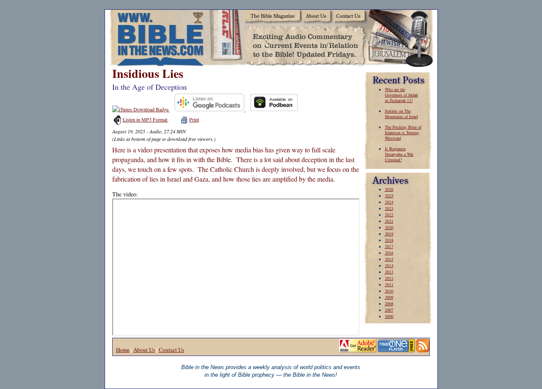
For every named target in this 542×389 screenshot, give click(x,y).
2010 (389, 291)
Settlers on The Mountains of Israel (401, 113)
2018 (389, 240)
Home (123, 349)
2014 (389, 265)
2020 (389, 227)
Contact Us (171, 349)
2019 (389, 234)
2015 (389, 259)
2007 (389, 310)
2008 (389, 303)
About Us (144, 349)
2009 (389, 297)
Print (194, 119)
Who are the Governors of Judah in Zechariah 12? (401, 94)
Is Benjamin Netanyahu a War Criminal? (399, 154)
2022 (389, 215)
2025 (389, 196)
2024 (389, 202)
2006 (389, 316)
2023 (389, 208)
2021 (389, 221)
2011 (389, 284)
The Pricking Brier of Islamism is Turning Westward (403, 132)
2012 (389, 278)
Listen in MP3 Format (146, 119)
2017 (389, 246)
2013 (389, 272)
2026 (389, 189)
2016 (389, 253)
